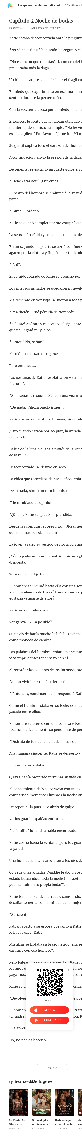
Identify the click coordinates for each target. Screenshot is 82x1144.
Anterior (52, 1067)
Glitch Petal (61, 1128)
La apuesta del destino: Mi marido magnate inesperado (41, 5)
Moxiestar (14, 1128)
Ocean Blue (38, 1128)
